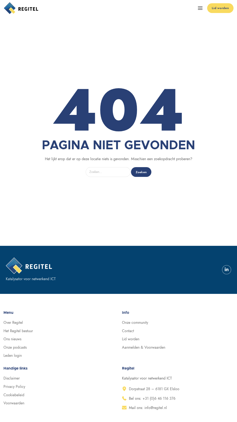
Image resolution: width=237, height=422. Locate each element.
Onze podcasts (15, 347)
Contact (128, 331)
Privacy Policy (14, 386)
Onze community (135, 322)
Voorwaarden (13, 403)
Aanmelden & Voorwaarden (143, 347)
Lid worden (130, 339)
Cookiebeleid (13, 395)
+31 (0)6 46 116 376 (159, 398)
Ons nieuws (12, 339)
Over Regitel (13, 322)
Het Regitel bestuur (18, 331)
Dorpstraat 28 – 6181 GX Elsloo (154, 389)
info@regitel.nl (155, 407)
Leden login (12, 355)
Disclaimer (11, 378)
